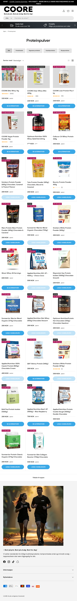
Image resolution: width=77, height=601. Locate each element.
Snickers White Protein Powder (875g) (62, 365)
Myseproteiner (65, 50)
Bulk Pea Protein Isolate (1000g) (11, 410)
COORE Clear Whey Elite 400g (36, 92)
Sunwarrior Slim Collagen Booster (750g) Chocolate (37, 456)
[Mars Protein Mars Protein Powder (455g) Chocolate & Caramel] (13, 214)
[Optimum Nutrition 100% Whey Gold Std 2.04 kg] (38, 122)
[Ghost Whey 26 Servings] (13, 259)
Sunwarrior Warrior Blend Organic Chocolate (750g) (37, 229)
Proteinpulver (12, 31)
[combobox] (38, 18)
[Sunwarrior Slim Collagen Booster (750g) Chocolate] (38, 441)
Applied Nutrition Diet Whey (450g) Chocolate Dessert (38, 319)
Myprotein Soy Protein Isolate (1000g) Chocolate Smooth (63, 275)
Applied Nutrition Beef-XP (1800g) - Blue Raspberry (37, 410)
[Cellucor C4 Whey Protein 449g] (64, 122)
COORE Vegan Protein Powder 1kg (10, 137)
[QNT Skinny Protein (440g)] (38, 350)
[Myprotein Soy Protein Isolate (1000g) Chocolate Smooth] (64, 259)
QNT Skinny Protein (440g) (37, 364)
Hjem (4, 31)
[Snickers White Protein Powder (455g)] (64, 214)
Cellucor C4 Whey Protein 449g (63, 137)
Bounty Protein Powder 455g (62, 183)
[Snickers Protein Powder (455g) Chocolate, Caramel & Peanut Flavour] (13, 168)
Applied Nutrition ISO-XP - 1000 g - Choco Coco (37, 274)
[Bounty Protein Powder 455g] (64, 168)
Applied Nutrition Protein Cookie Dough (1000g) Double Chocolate (63, 411)
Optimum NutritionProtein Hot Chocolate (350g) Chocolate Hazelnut (63, 320)
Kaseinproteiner (50, 50)
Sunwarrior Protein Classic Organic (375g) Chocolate (12, 455)
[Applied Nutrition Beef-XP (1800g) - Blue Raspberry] (38, 395)
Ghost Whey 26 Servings (11, 273)
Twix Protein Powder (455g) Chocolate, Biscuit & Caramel (38, 184)
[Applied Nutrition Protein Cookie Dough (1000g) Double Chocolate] (64, 395)
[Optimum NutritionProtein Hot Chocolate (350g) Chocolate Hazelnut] (64, 304)
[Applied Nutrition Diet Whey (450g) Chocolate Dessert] (38, 304)
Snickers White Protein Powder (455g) (62, 229)
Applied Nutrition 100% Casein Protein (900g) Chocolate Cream (11, 366)
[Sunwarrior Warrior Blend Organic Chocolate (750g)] (38, 214)
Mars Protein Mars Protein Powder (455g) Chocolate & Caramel (12, 230)
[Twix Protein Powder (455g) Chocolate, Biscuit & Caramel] (38, 168)
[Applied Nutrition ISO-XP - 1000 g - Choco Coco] (38, 259)
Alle (9, 50)
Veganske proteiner (34, 50)
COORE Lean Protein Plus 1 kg (63, 92)
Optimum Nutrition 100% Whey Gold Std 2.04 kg (37, 137)
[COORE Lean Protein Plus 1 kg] (64, 77)
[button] (68, 11)
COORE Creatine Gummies (19, 1)
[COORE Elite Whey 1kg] (13, 77)
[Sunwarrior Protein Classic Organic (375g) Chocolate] (13, 441)
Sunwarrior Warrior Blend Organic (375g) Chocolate (12, 319)
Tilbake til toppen (38, 477)
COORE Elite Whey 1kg (10, 91)
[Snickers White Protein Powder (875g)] (64, 350)
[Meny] (72, 11)
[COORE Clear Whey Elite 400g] (38, 77)
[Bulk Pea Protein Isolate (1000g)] (13, 395)
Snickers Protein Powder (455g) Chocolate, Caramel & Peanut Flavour (12, 184)
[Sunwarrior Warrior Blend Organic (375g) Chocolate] (13, 304)
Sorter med (7, 60)
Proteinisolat (19, 50)
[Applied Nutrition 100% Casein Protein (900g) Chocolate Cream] (13, 350)
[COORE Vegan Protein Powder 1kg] (13, 122)
